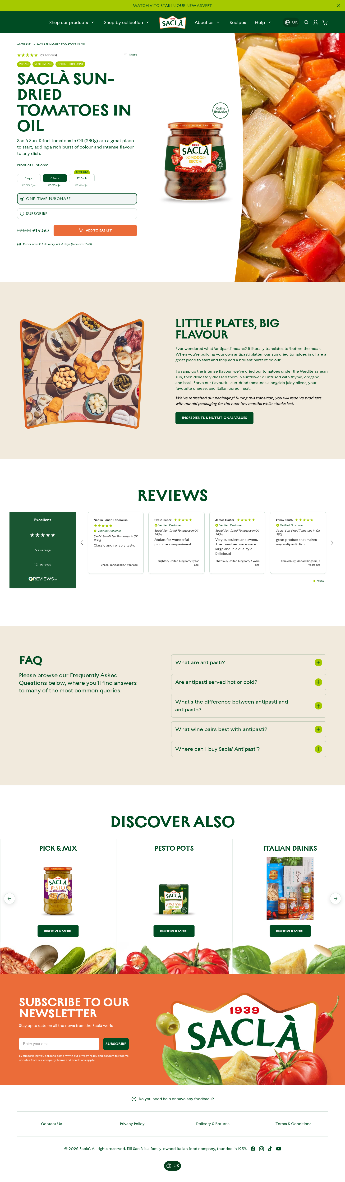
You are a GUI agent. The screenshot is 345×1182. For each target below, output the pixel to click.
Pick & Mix (58, 848)
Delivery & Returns (213, 1124)
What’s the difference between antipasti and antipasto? (231, 706)
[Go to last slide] (9, 898)
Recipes (238, 22)
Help (260, 22)
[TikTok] (270, 1148)
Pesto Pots (174, 848)
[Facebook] (253, 1148)
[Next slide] (335, 898)
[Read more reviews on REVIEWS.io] (42, 579)
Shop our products (68, 22)
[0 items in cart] (325, 22)
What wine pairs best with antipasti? (221, 729)
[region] (207, 543)
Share (133, 54)
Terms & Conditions (293, 1124)
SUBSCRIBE (116, 1044)
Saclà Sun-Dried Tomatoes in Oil (61, 44)
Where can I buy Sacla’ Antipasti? (217, 749)
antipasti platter (248, 354)
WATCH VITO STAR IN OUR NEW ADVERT (172, 5)
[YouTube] (278, 1148)
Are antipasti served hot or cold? (216, 682)
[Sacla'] (172, 22)
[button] (37, 55)
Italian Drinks (290, 848)
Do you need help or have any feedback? (176, 1099)
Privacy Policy (132, 1124)
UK (295, 22)
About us (204, 22)
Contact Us (51, 1124)
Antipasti (24, 44)
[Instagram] (261, 1148)
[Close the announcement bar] (338, 6)
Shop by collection (123, 22)
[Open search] (306, 22)
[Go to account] (315, 22)
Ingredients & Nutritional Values (214, 418)
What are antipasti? (200, 662)
